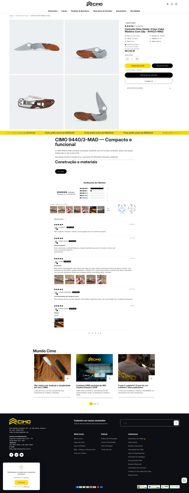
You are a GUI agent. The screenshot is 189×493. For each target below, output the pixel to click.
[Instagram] (16, 455)
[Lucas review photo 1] (59, 279)
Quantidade (129, 55)
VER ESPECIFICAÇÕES (135, 88)
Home (11, 15)
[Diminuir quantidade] (127, 59)
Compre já (149, 81)
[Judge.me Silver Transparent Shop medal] (132, 208)
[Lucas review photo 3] (80, 279)
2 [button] (92, 333)
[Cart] (176, 4)
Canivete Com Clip (21, 15)
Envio (126, 46)
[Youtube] (22, 455)
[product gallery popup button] (60, 72)
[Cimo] (94, 4)
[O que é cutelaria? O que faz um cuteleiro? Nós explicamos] (136, 368)
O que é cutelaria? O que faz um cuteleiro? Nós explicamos (133, 386)
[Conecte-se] (168, 4)
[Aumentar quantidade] (137, 59)
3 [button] (95, 333)
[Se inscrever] (176, 422)
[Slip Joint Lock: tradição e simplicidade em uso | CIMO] (52, 368)
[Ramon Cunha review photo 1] (59, 323)
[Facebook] (11, 455)
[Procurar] (172, 4)
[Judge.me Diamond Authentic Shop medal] (122, 208)
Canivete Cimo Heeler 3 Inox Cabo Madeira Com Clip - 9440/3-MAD (144, 30)
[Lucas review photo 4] (91, 279)
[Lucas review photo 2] (69, 279)
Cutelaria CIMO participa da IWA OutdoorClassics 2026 (91, 386)
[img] (58, 224)
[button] (129, 26)
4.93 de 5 (71, 192)
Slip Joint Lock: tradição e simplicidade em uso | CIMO (52, 386)
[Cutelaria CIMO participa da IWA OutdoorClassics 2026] (94, 368)
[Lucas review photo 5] (101, 279)
